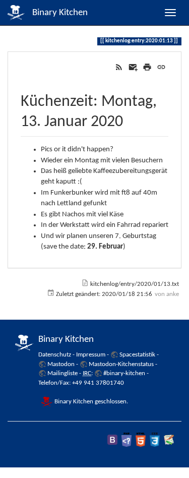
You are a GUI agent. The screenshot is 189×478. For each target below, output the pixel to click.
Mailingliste (62, 373)
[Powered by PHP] (126, 439)
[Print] (147, 67)
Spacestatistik (137, 354)
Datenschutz (54, 354)
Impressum (90, 354)
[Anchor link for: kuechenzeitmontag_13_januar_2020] (131, 119)
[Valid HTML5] (141, 439)
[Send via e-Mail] (133, 67)
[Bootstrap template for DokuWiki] (112, 439)
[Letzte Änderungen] (118, 67)
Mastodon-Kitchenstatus (121, 364)
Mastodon (61, 364)
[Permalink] (161, 67)
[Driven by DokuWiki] (169, 439)
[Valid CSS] (155, 439)
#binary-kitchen (124, 373)
